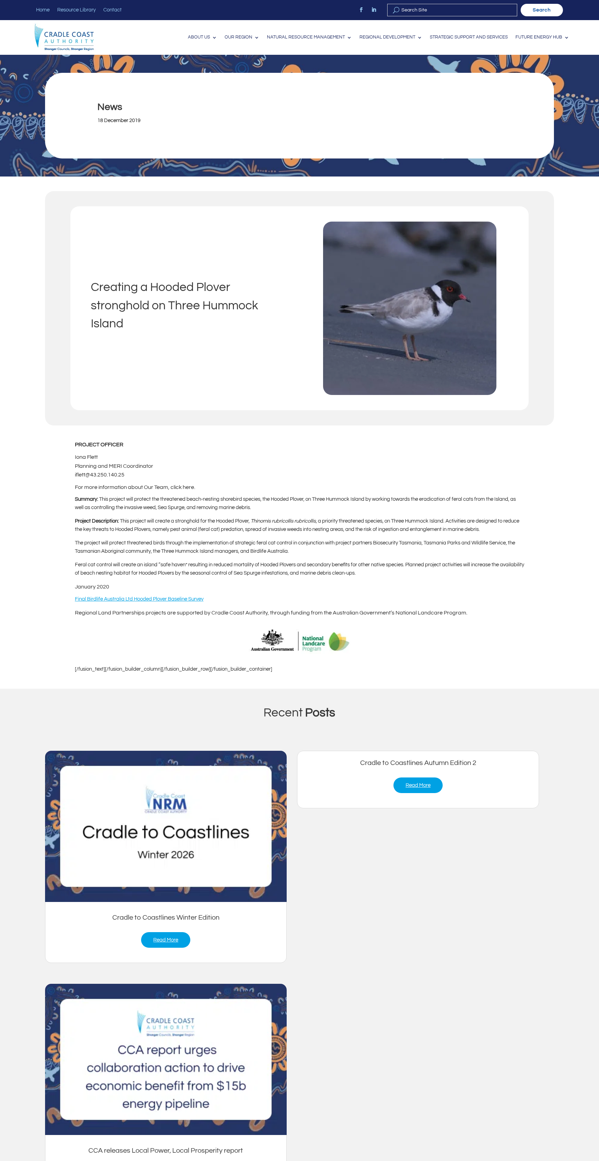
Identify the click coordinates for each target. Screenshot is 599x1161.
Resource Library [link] (76, 10)
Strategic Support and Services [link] (469, 37)
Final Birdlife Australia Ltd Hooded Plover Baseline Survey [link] (139, 599)
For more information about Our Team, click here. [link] (135, 487)
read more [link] (165, 940)
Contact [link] (112, 10)
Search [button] (542, 10)
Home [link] (43, 10)
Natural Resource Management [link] (306, 37)
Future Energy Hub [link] (538, 37)
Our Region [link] (238, 37)
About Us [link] (199, 37)
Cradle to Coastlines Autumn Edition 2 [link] (418, 762)
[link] (361, 10)
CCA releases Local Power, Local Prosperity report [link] (165, 1150)
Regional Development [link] (387, 37)
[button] (592, 1111)
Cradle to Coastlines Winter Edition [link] (165, 917)
